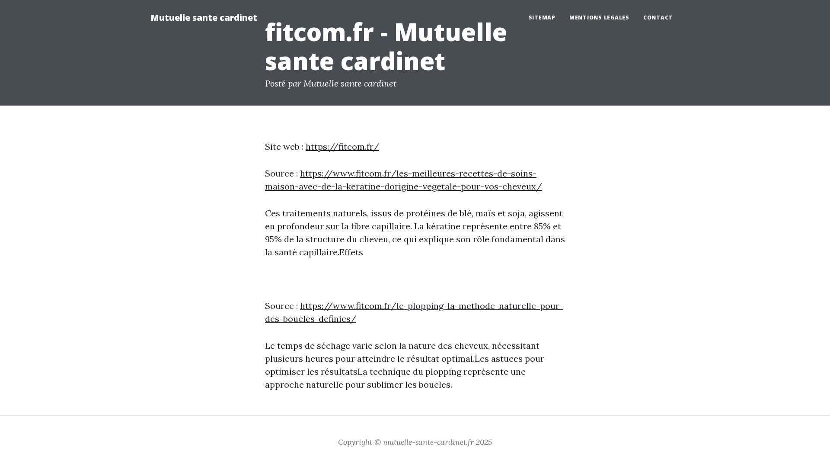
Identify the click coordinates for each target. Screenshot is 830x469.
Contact (658, 17)
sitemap (542, 17)
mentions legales (599, 17)
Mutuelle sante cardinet (203, 17)
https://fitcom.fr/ (342, 146)
